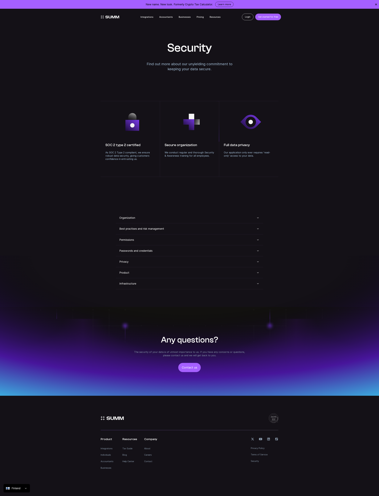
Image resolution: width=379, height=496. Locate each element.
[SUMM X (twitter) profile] (252, 439)
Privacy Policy (258, 448)
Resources (215, 17)
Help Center (128, 461)
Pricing (200, 17)
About (147, 448)
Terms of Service (259, 454)
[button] (189, 217)
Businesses (185, 17)
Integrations (146, 17)
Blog (124, 455)
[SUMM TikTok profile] (276, 439)
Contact (148, 461)
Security (255, 461)
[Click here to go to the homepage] (110, 17)
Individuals (106, 455)
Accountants (166, 17)
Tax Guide (127, 448)
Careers (148, 455)
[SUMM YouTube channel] (260, 439)
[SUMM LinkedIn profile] (268, 439)
